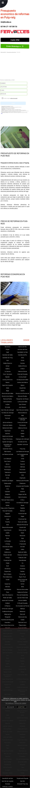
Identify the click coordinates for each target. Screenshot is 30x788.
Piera (7, 592)
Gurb (7, 566)
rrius (7, 489)
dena (22, 586)
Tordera (22, 461)
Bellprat (7, 494)
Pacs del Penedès (7, 511)
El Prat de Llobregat (7, 608)
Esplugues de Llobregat (22, 439)
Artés (7, 478)
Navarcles (22, 535)
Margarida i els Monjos (22, 399)
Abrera (7, 464)
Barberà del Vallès (7, 428)
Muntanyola (22, 425)
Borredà (7, 475)
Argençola (22, 478)
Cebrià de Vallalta (7, 425)
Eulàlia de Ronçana (7, 611)
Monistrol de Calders (7, 396)
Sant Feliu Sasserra (7, 595)
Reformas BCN (3, 52)
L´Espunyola (22, 544)
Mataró (7, 382)
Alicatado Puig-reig (22, 784)
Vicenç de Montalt (22, 422)
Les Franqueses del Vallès (22, 455)
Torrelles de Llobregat (7, 412)
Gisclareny (7, 568)
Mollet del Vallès (7, 597)
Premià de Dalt (22, 513)
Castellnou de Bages (7, 480)
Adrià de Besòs (7, 401)
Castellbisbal (22, 560)
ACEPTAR (21, 707)
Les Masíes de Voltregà (22, 451)
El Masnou (7, 606)
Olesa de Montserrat (22, 524)
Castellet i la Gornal (22, 444)
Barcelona (7, 346)
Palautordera (22, 625)
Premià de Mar (22, 519)
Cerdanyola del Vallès (22, 379)
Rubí (22, 538)
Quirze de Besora (7, 422)
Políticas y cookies (7, 786)
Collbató (7, 603)
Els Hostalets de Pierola (22, 606)
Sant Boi (22, 781)
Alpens (22, 385)
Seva (22, 357)
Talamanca (7, 472)
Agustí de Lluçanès (7, 385)
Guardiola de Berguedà (7, 619)
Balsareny (22, 611)
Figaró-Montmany (7, 439)
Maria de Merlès (7, 399)
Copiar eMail (15, 40)
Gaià (22, 415)
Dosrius (7, 502)
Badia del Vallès (22, 552)
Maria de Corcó (22, 622)
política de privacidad (13, 98)
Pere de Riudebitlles (22, 595)
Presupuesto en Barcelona (11, 52)
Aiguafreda (22, 388)
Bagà (7, 390)
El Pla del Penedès (22, 603)
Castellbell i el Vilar (22, 352)
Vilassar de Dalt (7, 555)
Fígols (22, 436)
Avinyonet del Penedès (22, 486)
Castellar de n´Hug (8, 357)
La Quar (7, 404)
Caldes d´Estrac (22, 366)
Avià (22, 475)
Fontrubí (7, 418)
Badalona (7, 486)
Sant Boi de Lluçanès (7, 781)
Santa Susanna (22, 497)
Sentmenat (7, 415)
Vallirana (22, 467)
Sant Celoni (7, 461)
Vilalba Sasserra (7, 363)
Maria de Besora (22, 412)
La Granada (7, 541)
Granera (22, 566)
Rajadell (7, 513)
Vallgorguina (7, 614)
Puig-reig (22, 448)
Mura (7, 538)
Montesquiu (7, 469)
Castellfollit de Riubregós (7, 445)
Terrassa (7, 784)
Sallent (7, 549)
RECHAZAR (10, 707)
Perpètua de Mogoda (22, 778)
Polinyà (7, 557)
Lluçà (7, 519)
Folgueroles (7, 571)
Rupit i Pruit (22, 577)
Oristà (22, 360)
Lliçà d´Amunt (7, 530)
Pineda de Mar (7, 560)
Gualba (22, 619)
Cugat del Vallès (22, 628)
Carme (22, 584)
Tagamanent (22, 472)
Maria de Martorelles (22, 589)
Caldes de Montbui (22, 592)
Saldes (22, 433)
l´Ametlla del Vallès (7, 546)
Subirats (7, 433)
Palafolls (22, 508)
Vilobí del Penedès (22, 374)
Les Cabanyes (7, 458)
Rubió (22, 533)
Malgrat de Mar (22, 494)
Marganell (7, 617)
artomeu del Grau (22, 349)
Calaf (7, 352)
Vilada (7, 563)
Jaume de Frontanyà (7, 600)
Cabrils (22, 390)
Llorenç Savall (22, 377)
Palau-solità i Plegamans (7, 508)
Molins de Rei (22, 530)
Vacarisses (8, 430)
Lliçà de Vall (22, 527)
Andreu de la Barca (22, 382)
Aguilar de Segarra (7, 441)
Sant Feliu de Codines (22, 410)
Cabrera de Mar (22, 346)
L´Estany (7, 544)
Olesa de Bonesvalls (7, 527)
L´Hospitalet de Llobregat (22, 418)
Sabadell (7, 628)
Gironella (7, 407)
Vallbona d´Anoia (22, 428)
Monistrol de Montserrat (22, 393)
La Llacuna (7, 371)
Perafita (7, 522)
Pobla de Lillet (22, 557)
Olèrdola (7, 586)
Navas (22, 505)
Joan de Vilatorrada (22, 597)
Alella (7, 388)
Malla (22, 489)
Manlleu (22, 571)
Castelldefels (7, 589)
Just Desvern (22, 407)
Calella (7, 533)
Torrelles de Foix (22, 441)
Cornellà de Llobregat (22, 502)
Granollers (7, 622)
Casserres (7, 584)
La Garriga (22, 541)
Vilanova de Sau (22, 617)
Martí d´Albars (7, 574)
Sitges (7, 349)
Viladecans (22, 483)
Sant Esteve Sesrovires (7, 625)
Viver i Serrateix (7, 374)
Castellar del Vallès (7, 355)
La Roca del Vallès (22, 401)
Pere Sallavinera (7, 577)
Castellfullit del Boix (7, 778)
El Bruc (22, 500)
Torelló (7, 579)
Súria (22, 430)
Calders (7, 368)
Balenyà (22, 608)
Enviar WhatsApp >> (13, 46)
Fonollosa (22, 568)
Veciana (22, 363)
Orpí (7, 360)
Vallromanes (7, 451)
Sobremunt (7, 516)
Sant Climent (22, 404)
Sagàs (22, 516)
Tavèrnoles (7, 467)
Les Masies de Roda (7, 454)
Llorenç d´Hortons (7, 379)
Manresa (7, 535)
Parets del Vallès (22, 522)
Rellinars (22, 511)
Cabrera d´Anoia (22, 371)
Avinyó (7, 366)
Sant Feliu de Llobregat (7, 410)
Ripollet (7, 377)
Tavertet (22, 464)
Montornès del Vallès (7, 393)
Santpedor (7, 497)
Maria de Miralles (22, 396)
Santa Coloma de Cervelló (22, 580)
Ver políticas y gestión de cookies (16, 703)
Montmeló (22, 469)
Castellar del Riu (22, 355)
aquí (1, 113)
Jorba (22, 458)
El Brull (22, 368)
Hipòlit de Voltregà (7, 436)
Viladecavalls (7, 483)
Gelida (7, 505)
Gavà (7, 524)
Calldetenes (7, 552)
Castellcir (7, 491)
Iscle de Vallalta (22, 600)
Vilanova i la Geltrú (22, 555)
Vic (22, 563)
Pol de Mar (22, 574)
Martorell (22, 614)
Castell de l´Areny (7, 448)
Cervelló (22, 546)
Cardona (22, 491)
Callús (22, 549)
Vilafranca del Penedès (22, 480)
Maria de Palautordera (7, 500)
